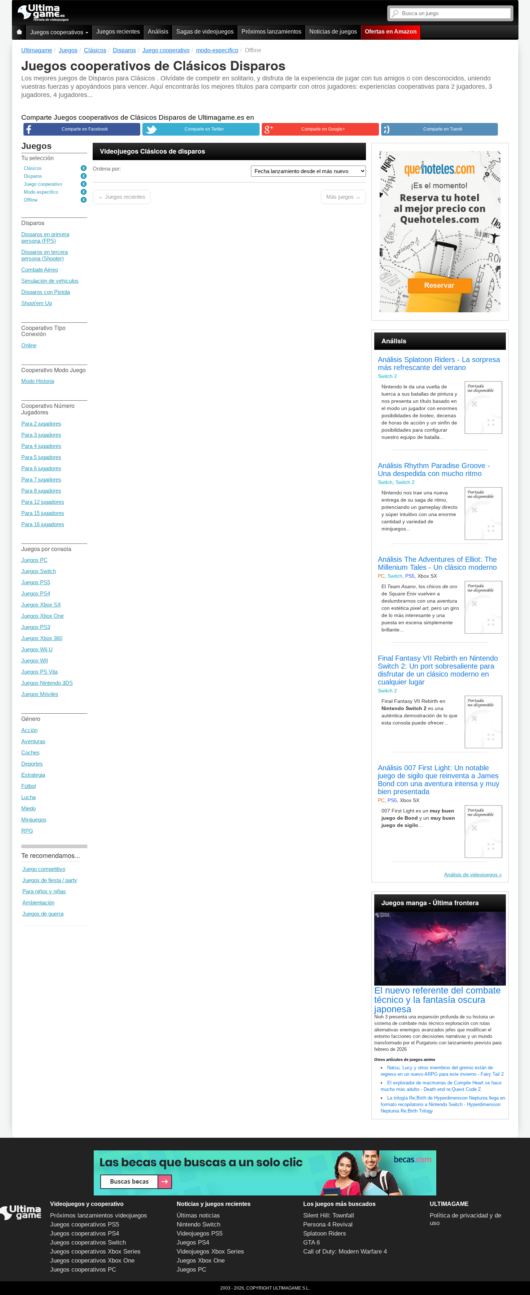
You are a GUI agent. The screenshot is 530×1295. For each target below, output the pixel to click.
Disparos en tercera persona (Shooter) (44, 255)
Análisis (158, 31)
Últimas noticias (198, 1215)
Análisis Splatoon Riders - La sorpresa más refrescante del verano (439, 363)
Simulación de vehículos (50, 281)
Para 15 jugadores (42, 513)
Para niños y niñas (44, 891)
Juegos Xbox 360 (41, 638)
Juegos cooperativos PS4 (84, 1233)
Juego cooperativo (43, 184)
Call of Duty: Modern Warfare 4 (345, 1251)
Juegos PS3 (35, 627)
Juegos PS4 (35, 593)
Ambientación (38, 902)
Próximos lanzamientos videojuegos (98, 1215)
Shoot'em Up (36, 303)
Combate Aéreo (39, 270)
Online (28, 345)
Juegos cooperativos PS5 (84, 1224)
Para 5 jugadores (41, 457)
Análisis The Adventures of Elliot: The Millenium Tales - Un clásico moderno (437, 563)
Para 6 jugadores (41, 468)
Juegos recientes (118, 31)
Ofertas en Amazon (391, 31)
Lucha (28, 797)
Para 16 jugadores (42, 524)
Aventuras (33, 741)
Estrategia (33, 775)
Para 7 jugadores (41, 479)
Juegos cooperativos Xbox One (92, 1260)
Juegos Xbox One (42, 616)
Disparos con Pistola (45, 292)
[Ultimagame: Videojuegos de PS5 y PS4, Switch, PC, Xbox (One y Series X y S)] (43, 13)
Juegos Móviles (39, 694)
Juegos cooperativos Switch (88, 1242)
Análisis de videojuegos (471, 874)
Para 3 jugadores (41, 435)
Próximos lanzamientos (271, 31)
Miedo (28, 808)
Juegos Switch (38, 571)
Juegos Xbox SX (41, 605)
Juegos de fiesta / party (49, 880)
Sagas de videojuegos (205, 31)
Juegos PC (34, 560)
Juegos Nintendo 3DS (47, 683)
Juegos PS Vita (39, 672)
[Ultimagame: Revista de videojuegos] (19, 32)
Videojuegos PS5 (199, 1233)
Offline (30, 200)
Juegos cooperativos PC (83, 1269)
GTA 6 (311, 1242)
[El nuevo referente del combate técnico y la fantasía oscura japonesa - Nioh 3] (440, 949)
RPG (27, 831)
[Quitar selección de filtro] (84, 168)
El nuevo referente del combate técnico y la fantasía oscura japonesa (437, 999)
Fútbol (28, 786)
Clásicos (33, 168)
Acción (29, 730)
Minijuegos (34, 819)
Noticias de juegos (333, 31)
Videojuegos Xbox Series (210, 1251)
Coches (30, 752)
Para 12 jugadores (42, 502)
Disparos (33, 176)
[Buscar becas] (265, 1172)
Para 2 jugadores (41, 423)
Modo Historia (37, 381)
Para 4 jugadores (41, 446)
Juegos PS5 (35, 582)
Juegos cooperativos (57, 32)
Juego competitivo (43, 869)
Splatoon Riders (324, 1233)
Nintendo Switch (198, 1224)
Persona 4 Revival (328, 1224)
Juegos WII (34, 660)
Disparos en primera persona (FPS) (45, 237)
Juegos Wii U (37, 649)
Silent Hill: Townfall (328, 1215)
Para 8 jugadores (41, 491)
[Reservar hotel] (440, 232)
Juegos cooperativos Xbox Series (95, 1251)
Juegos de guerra (42, 914)
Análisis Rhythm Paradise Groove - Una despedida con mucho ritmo (434, 469)
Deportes (32, 764)
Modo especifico (41, 192)
